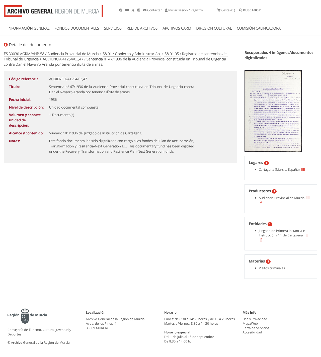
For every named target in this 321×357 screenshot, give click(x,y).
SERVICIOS (113, 28)
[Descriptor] (261, 202)
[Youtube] (127, 10)
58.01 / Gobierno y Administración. (132, 53)
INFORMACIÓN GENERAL (28, 28)
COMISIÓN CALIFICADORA (259, 28)
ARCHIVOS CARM (177, 28)
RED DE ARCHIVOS (142, 28)
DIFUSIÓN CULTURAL (214, 28)
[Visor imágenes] (273, 110)
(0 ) (228, 10)
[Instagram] (139, 10)
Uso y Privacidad (255, 319)
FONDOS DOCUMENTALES (76, 28)
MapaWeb (250, 323)
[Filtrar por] (303, 169)
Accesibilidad (252, 332)
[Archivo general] (53, 10)
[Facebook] (121, 10)
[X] (133, 10)
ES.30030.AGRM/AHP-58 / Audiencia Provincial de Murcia (51, 53)
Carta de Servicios (256, 328)
